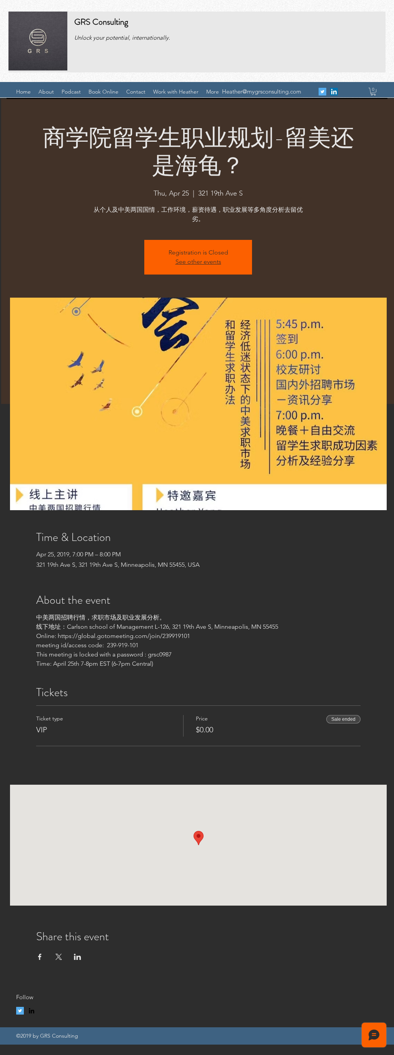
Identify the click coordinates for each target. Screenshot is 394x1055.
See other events (198, 261)
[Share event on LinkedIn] (77, 957)
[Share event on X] (58, 957)
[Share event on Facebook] (39, 957)
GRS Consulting (101, 22)
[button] (373, 91)
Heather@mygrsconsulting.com (261, 91)
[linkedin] (334, 91)
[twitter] (322, 91)
